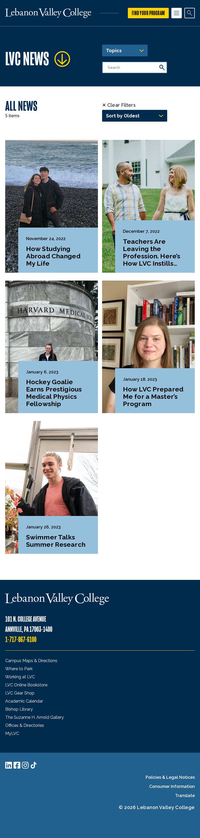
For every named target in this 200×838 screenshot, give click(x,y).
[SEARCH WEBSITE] (189, 13)
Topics (114, 50)
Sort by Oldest (123, 115)
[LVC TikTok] (33, 765)
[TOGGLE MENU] (176, 13)
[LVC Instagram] (25, 765)
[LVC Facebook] (17, 765)
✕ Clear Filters (119, 105)
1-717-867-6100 (20, 639)
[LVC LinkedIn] (8, 765)
